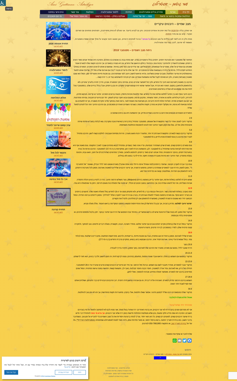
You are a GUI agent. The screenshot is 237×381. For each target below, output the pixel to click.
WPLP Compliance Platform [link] (48, 376)
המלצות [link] (89, 12)
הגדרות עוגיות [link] (63, 372)
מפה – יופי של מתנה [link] (142, 16)
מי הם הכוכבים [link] (55, 16)
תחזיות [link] (129, 12)
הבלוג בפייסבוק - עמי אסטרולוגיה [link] (118, 368)
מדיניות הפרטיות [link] (110, 371)
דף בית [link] (186, 12)
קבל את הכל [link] (11, 372)
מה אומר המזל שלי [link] (78, 16)
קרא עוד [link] (67, 367)
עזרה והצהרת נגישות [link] (125, 371)
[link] (3, 3)
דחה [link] (79, 372)
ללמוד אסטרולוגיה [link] (109, 12)
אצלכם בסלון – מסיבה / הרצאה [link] (110, 16)
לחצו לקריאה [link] (58, 46)
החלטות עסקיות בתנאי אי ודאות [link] (175, 16)
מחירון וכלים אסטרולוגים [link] (151, 12)
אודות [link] (172, 12)
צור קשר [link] (75, 12)
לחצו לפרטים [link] (58, 73)
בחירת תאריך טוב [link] (178, 323)
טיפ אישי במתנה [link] (56, 12)
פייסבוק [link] (174, 30)
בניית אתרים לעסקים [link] (116, 376)
